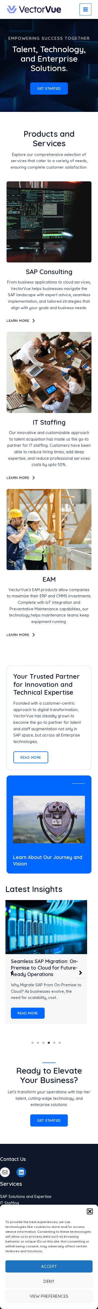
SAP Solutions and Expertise (25, 1196)
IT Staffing (9, 1202)
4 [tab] (49, 1042)
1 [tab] (32, 1042)
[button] (90, 1211)
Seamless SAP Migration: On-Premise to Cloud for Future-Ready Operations (44, 967)
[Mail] (5, 1172)
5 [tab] (54, 1042)
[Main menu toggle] (85, 9)
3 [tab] (43, 1042)
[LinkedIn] (21, 1172)
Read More (27, 1013)
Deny (49, 1281)
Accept (49, 1266)
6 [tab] (60, 1042)
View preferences (49, 1296)
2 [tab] (38, 1042)
